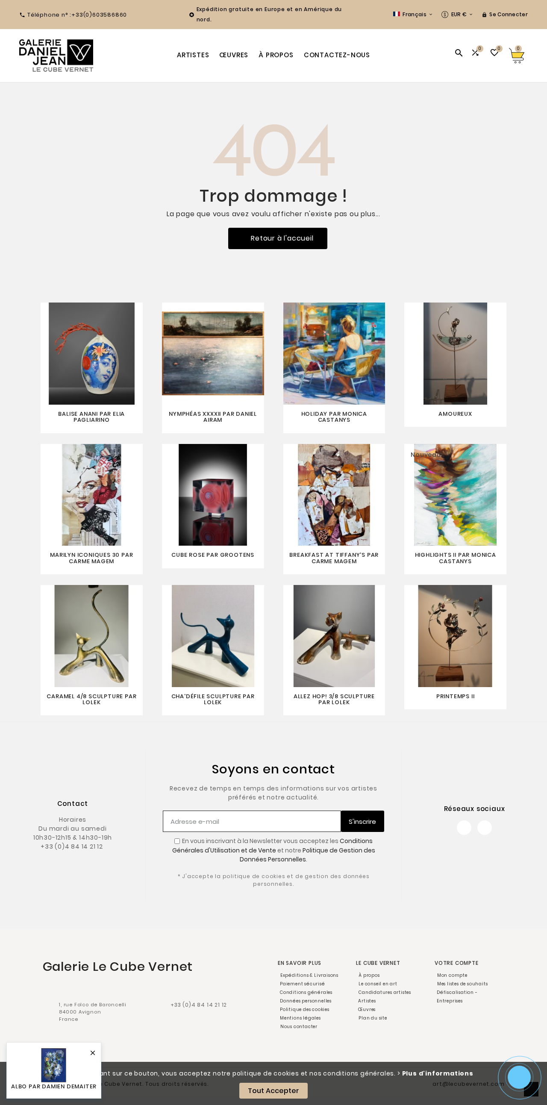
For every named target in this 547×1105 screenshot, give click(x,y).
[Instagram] (484, 827)
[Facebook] (464, 827)
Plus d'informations (437, 1073)
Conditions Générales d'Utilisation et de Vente (272, 846)
